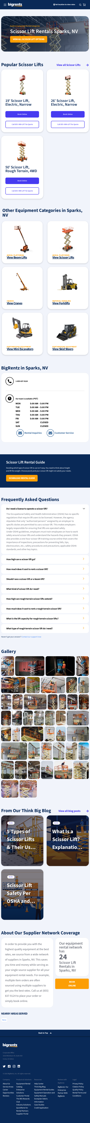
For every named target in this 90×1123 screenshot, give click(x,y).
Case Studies (39, 1104)
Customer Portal (22, 1096)
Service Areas (8, 1086)
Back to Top (43, 1033)
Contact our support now (31, 637)
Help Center (38, 1083)
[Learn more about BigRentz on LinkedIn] (19, 1066)
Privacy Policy (78, 1083)
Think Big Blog (39, 1086)
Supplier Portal (22, 1114)
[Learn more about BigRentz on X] (4, 1066)
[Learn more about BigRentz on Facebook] (9, 1066)
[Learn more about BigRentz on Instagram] (14, 1066)
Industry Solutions (23, 1104)
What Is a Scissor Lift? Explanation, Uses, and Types (67, 839)
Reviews (6, 1096)
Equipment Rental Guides (44, 1089)
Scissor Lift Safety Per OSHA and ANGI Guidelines (19, 893)
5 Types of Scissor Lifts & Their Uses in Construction (22, 839)
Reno (4, 1020)
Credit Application (41, 1108)
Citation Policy (78, 1086)
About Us (6, 1083)
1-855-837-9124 (22, 381)
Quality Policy (78, 1089)
